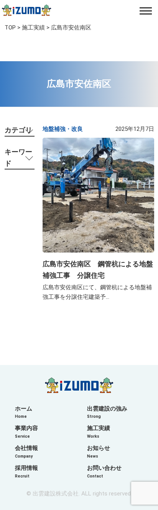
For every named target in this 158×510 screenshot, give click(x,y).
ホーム (23, 412)
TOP (10, 27)
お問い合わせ (104, 471)
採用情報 (26, 471)
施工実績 (33, 27)
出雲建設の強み (107, 412)
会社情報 (26, 452)
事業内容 (26, 432)
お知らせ (98, 452)
